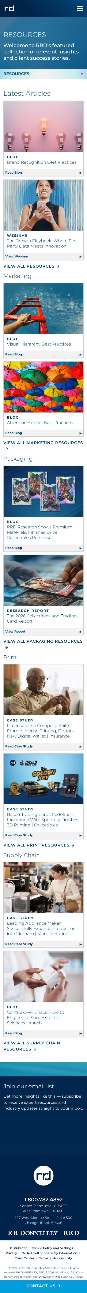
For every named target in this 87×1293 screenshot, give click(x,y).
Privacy (11, 1253)
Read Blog (41, 172)
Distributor (18, 1248)
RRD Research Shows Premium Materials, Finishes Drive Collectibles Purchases (39, 532)
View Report (44, 631)
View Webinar (44, 256)
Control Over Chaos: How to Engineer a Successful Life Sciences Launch (35, 1017)
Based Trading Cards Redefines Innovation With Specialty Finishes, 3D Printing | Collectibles (43, 820)
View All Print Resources (36, 845)
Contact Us (41, 1285)
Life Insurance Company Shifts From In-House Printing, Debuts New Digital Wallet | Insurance (40, 731)
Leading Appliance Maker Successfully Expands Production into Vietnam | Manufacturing (41, 928)
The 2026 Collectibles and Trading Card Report (42, 618)
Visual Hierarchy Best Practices (39, 344)
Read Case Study (44, 746)
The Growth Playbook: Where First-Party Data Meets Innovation (43, 243)
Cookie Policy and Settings (52, 1248)
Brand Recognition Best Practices (41, 162)
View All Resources (28, 266)
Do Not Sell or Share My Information (49, 1253)
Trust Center (24, 1258)
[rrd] (9, 8)
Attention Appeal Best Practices (40, 422)
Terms (43, 1258)
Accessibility (62, 1258)
